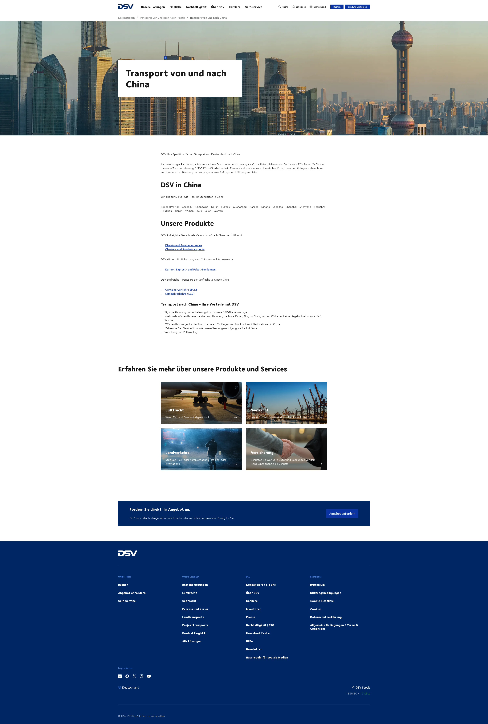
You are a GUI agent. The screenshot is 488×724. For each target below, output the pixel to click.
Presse (250, 617)
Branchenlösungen (195, 584)
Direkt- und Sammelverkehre (183, 245)
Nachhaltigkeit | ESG (260, 625)
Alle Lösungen (191, 641)
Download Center (258, 633)
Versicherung (262, 452)
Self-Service (127, 600)
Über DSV (217, 7)
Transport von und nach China (208, 17)
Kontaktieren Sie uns (261, 584)
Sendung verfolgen (357, 6)
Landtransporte (193, 617)
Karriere (235, 7)
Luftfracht (174, 410)
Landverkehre (177, 452)
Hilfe (249, 641)
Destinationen (126, 18)
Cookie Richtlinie (322, 600)
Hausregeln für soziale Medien (267, 657)
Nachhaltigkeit (196, 7)
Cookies (315, 609)
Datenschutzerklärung (326, 617)
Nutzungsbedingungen (325, 592)
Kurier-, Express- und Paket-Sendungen (190, 269)
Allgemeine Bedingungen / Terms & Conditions (334, 627)
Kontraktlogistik (194, 633)
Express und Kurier (195, 609)
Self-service (253, 7)
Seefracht (259, 410)
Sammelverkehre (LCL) (179, 293)
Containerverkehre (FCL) (181, 289)
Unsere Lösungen (153, 7)
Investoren (253, 609)
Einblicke (175, 7)
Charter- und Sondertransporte (185, 249)
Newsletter (254, 649)
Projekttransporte (195, 625)
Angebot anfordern (342, 513)
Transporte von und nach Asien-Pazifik (162, 18)
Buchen (336, 6)
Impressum (317, 584)
